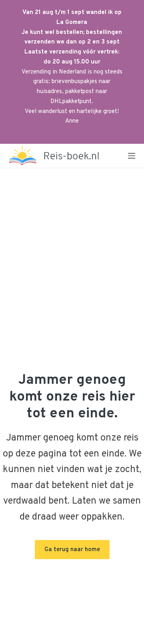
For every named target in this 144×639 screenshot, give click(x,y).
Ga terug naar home (72, 550)
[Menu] (131, 155)
